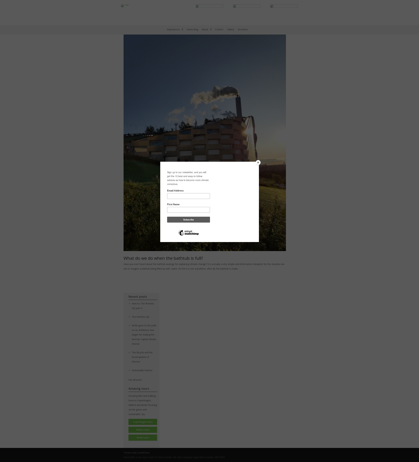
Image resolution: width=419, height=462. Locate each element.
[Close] (258, 162)
